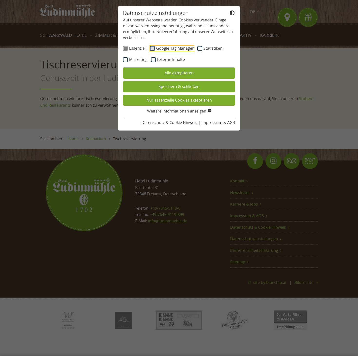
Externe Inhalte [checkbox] (171, 59)
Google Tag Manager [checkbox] (175, 48)
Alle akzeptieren (179, 72)
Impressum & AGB (218, 122)
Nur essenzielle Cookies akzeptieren (179, 100)
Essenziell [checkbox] (138, 48)
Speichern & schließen (179, 86)
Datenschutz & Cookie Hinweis (169, 122)
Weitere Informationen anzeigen (177, 111)
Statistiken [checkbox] (213, 48)
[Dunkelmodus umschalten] (232, 14)
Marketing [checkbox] (138, 59)
